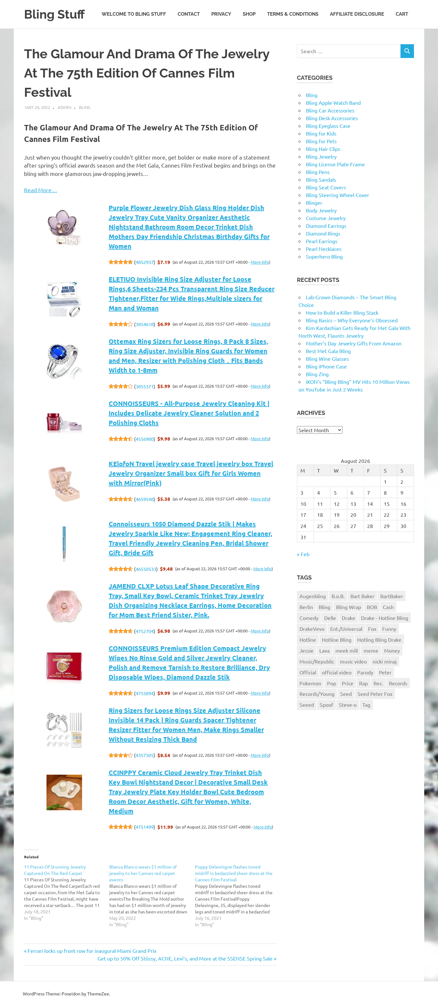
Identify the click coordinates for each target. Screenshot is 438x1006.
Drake (348, 617)
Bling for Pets (321, 141)
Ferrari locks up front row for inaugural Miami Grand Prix (91, 950)
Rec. (378, 683)
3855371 (145, 386)
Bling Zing (317, 374)
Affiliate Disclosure (357, 14)
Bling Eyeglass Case (328, 125)
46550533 (146, 569)
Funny (389, 628)
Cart (402, 14)
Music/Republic (316, 661)
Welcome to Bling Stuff (134, 14)
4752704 (145, 631)
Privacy (221, 14)
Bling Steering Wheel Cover (337, 195)
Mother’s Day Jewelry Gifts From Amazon (353, 343)
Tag (366, 704)
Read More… (40, 189)
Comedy (308, 617)
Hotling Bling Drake (379, 639)
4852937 (145, 262)
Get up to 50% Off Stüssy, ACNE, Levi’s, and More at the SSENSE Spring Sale (185, 958)
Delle (330, 617)
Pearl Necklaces (323, 248)
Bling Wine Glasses (327, 358)
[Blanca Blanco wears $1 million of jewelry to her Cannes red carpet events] (152, 895)
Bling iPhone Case (326, 366)
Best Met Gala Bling (328, 351)
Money (392, 650)
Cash (388, 607)
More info (260, 262)
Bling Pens (318, 172)
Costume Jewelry (326, 218)
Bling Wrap (348, 607)
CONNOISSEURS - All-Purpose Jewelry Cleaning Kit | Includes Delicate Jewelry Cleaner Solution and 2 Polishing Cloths (189, 413)
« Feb (303, 554)
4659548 (145, 499)
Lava (324, 650)
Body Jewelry (321, 210)
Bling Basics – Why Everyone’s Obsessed (352, 320)
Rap (363, 683)
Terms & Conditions (292, 14)
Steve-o (348, 704)
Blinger (314, 202)
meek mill (346, 650)
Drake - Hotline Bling (384, 617)
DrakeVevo (311, 628)
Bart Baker (362, 596)
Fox (372, 628)
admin (64, 107)
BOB (372, 607)
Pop (331, 683)
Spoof (326, 704)
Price (347, 683)
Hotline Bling (336, 639)
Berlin (306, 607)
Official (307, 672)
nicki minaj (385, 661)
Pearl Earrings (321, 241)
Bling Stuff (54, 14)
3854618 (145, 324)
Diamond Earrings (326, 225)
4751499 (145, 827)
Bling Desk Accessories (332, 118)
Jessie (306, 650)
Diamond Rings (323, 233)
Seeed (306, 704)
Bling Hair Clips (323, 148)
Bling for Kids (321, 133)
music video (353, 661)
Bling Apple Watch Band (333, 102)
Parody (365, 672)
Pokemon (310, 683)
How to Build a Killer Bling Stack (342, 312)
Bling (85, 107)
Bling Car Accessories (330, 110)
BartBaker (391, 596)
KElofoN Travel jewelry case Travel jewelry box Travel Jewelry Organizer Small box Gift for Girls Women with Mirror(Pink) (191, 473)
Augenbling (312, 596)
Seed (346, 693)
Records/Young (316, 693)
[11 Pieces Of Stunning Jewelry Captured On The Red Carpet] (66, 892)
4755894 (145, 693)
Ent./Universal (346, 628)
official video (336, 672)
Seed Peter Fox (375, 693)
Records (398, 683)
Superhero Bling (324, 256)
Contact (189, 14)
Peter (385, 672)
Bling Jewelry (321, 156)
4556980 (145, 439)
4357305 (145, 755)
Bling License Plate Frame (335, 164)
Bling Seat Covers (326, 187)
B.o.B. (338, 596)
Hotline (307, 639)
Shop (249, 14)
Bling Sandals (321, 179)
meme (371, 650)
